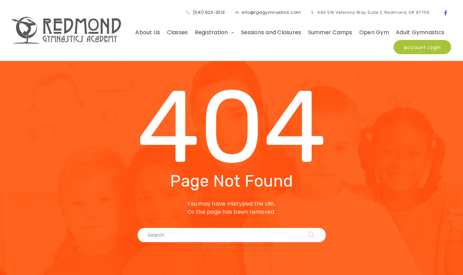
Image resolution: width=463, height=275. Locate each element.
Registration (211, 32)
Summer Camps (330, 32)
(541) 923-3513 (209, 12)
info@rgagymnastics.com (271, 12)
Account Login (422, 47)
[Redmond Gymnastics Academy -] (67, 29)
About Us (147, 32)
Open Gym (374, 32)
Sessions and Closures (271, 32)
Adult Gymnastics (420, 32)
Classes (177, 32)
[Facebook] (445, 13)
